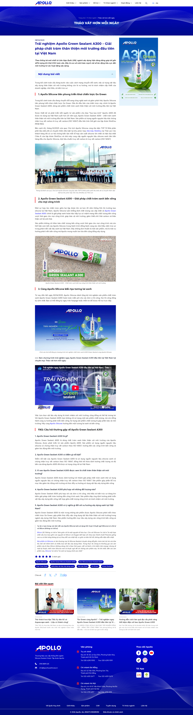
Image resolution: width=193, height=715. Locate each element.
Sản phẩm (85, 706)
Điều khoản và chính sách (113, 712)
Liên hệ (144, 706)
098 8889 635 (44, 664)
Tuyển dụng (111, 706)
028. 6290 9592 (89, 660)
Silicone (48, 551)
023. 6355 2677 (89, 676)
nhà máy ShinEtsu (94, 131)
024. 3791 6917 (89, 692)
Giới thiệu (71, 706)
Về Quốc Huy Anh (53, 706)
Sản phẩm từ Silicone (45, 541)
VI (153, 3)
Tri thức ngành (128, 706)
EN (157, 3)
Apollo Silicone (56, 423)
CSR (98, 706)
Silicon (39, 532)
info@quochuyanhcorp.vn (48, 668)
